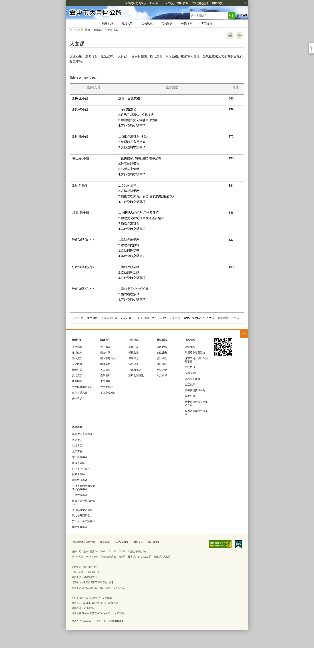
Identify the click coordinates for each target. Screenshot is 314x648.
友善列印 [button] (230, 35)
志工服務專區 (79, 457)
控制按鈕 (244, 334)
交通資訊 (77, 375)
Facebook (156, 3)
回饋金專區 (78, 474)
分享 (311, 45)
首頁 (87, 29)
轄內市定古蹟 (108, 358)
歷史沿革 (105, 346)
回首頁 (170, 3)
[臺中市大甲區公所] (123, 13)
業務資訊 (167, 23)
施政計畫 (162, 352)
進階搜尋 (242, 15)
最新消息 (133, 346)
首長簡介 (77, 346)
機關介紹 (107, 23)
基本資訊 (77, 358)
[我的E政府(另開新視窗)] (238, 544)
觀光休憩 (105, 352)
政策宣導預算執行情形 (83, 502)
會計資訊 (162, 363)
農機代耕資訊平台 (195, 390)
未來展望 (105, 381)
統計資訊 (162, 358)
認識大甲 (127, 23)
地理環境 (105, 363)
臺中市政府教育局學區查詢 (196, 403)
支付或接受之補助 (82, 509)
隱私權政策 (154, 542)
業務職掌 (112, 29)
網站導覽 (217, 3)
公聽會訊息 (134, 369)
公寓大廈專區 (79, 494)
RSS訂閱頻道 (200, 3)
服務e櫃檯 (190, 373)
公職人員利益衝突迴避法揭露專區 (83, 487)
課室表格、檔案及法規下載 (196, 360)
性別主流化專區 (81, 468)
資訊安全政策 (121, 542)
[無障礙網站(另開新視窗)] (220, 544)
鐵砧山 (194, 9)
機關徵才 (133, 358)
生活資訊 (190, 384)
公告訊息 (147, 23)
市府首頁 (182, 3)
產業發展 (105, 375)
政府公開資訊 (136, 375)
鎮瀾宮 (204, 9)
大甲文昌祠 (106, 387)
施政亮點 (162, 346)
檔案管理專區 (79, 480)
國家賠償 (190, 395)
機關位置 (77, 369)
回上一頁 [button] (239, 35)
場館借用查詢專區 (82, 434)
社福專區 (77, 445)
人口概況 (105, 369)
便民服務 (186, 23)
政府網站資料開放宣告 (83, 542)
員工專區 (77, 451)
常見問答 (162, 375)
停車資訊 (77, 398)
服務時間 (77, 381)
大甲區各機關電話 (82, 387)
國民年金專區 (79, 526)
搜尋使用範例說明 (135, 3)
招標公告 (133, 352)
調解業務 (190, 346)
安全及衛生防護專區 (83, 521)
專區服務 (206, 23)
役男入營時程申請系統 (196, 412)
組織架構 (77, 352)
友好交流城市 (108, 392)
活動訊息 (133, 363)
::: (64, 1)
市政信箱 (190, 367)
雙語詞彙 (162, 369)
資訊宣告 (77, 439)
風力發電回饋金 (81, 515)
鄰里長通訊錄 (79, 392)
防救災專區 (78, 462)
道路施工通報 (192, 378)
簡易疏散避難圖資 (195, 352)
